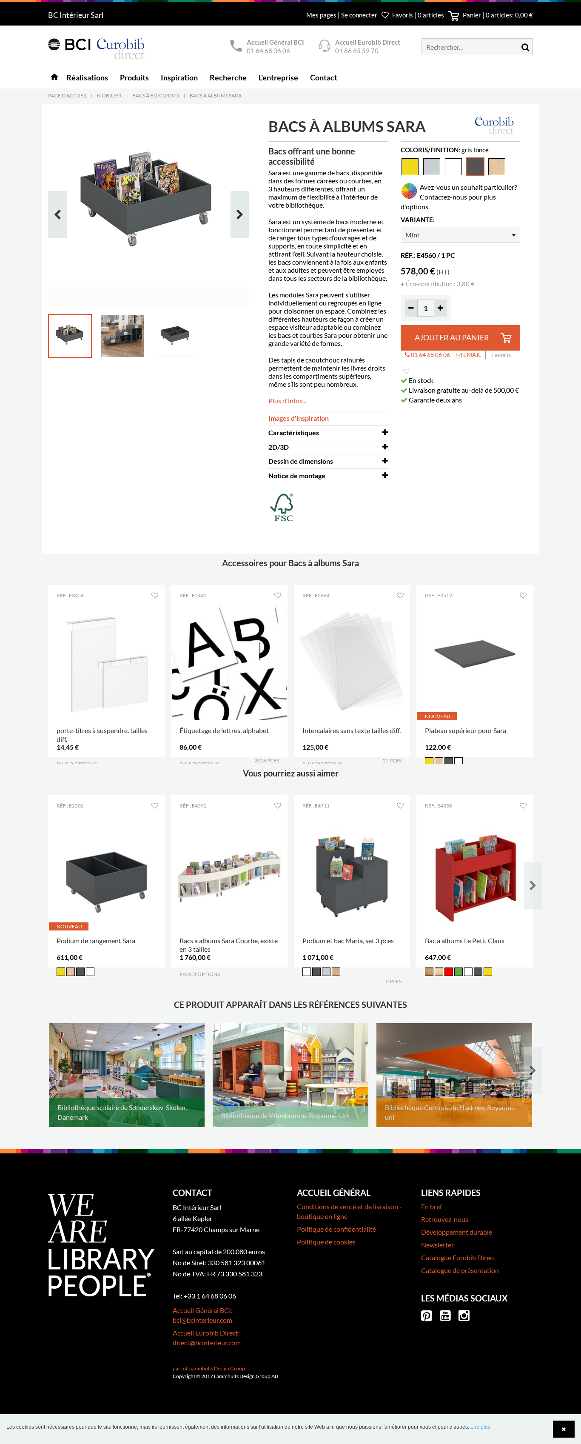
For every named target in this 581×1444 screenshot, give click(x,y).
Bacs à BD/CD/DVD (155, 95)
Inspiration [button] (179, 77)
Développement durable (456, 1232)
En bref (431, 1206)
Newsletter (437, 1245)
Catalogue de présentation (460, 1270)
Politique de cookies (326, 1242)
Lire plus (480, 1427)
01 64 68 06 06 (268, 50)
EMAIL (471, 354)
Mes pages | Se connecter (342, 15)
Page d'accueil (68, 95)
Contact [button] (323, 77)
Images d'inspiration (298, 418)
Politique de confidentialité (336, 1229)
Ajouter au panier (452, 337)
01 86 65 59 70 (357, 50)
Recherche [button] (228, 77)
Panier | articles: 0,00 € (497, 15)
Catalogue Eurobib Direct (458, 1257)
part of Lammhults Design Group (209, 1368)
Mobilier (109, 95)
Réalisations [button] (87, 77)
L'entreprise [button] (278, 77)
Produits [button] (134, 77)
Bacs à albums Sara (216, 95)
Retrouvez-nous (444, 1219)
